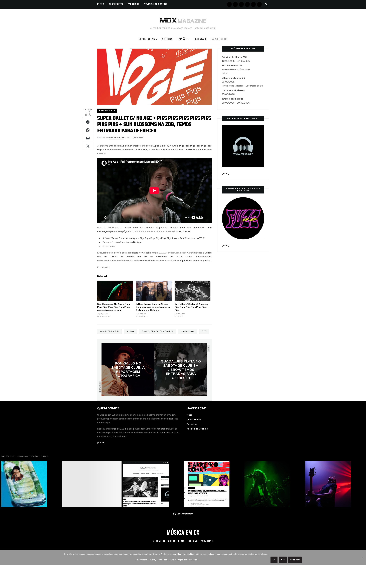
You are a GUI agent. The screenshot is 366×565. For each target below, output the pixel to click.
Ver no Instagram (185, 513)
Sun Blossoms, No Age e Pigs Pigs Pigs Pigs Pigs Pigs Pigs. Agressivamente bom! (113, 306)
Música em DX (116, 137)
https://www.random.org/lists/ (169, 252)
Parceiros (134, 4)
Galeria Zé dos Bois (109, 331)
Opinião (181, 39)
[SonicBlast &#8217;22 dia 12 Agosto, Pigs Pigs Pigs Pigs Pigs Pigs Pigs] (192, 291)
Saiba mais (295, 560)
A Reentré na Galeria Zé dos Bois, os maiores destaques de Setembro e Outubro (153, 306)
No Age (130, 331)
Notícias (167, 39)
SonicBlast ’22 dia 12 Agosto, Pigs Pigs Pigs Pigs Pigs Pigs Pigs (191, 306)
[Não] (362, 557)
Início (100, 4)
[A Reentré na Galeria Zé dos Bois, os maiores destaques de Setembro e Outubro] (154, 291)
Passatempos (219, 39)
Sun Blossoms (187, 331)
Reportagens (147, 39)
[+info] (101, 442)
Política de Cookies (156, 4)
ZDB (204, 331)
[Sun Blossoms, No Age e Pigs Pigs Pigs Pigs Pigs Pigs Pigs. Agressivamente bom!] (115, 291)
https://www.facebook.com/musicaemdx (152, 231)
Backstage (200, 39)
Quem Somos (115, 4)
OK (274, 560)
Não (283, 560)
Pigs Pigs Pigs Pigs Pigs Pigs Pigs (157, 331)
